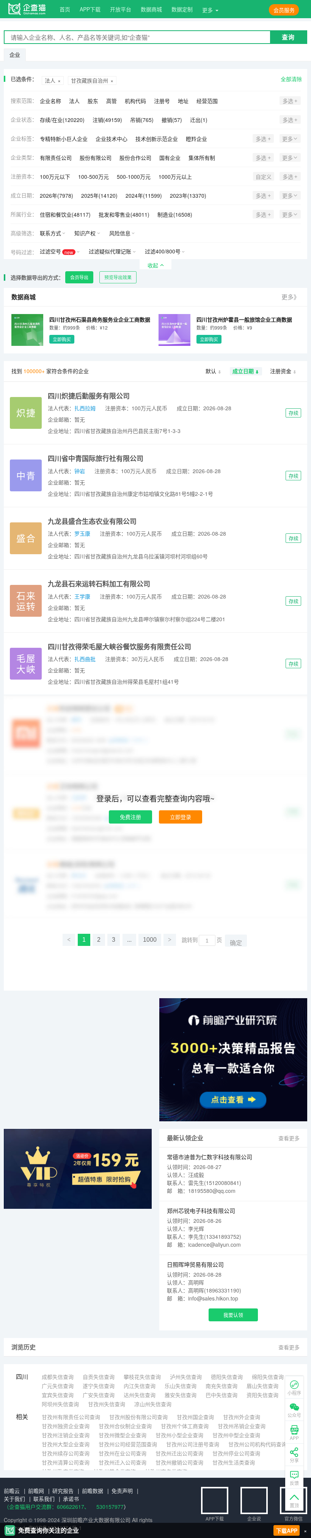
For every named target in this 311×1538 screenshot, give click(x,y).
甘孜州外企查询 (241, 1417)
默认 (211, 371)
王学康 (82, 596)
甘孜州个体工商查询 (185, 1426)
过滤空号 (56, 251)
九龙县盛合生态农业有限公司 (92, 521)
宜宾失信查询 (58, 1395)
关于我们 (14, 1498)
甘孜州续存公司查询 (66, 1453)
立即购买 (62, 339)
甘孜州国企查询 (195, 1417)
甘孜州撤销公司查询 (179, 1462)
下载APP (286, 1530)
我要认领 (233, 1314)
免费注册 (130, 817)
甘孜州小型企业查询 (179, 1435)
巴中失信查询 (221, 1395)
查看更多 (289, 1138)
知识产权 (85, 233)
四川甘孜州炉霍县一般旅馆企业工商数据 (244, 319)
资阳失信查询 (262, 1395)
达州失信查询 (140, 1395)
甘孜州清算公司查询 (66, 1462)
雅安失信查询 (180, 1395)
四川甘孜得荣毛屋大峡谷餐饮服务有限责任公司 (119, 647)
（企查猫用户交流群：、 (47, 1506)
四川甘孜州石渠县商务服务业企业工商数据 (99, 319)
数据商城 (151, 9)
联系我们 (44, 1498)
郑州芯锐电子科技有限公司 (201, 1210)
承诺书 (71, 1498)
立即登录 (180, 817)
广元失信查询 (58, 1386)
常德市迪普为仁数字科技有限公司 (209, 1157)
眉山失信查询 (262, 1386)
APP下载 (90, 9)
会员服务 (284, 10)
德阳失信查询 (227, 1376)
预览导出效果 (118, 277)
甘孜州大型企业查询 (66, 1444)
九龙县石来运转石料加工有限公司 (99, 584)
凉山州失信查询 (152, 1404)
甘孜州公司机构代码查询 (257, 1444)
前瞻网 (36, 1490)
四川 (22, 1376)
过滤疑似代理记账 (110, 251)
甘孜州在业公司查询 (122, 1453)
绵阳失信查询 (268, 1376)
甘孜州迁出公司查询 (179, 1453)
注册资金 (280, 371)
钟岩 (79, 471)
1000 (150, 939)
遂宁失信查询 (99, 1386)
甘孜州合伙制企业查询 (125, 1426)
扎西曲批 (85, 659)
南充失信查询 (221, 1386)
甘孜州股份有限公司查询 (138, 1417)
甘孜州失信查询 (106, 1404)
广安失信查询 (99, 1395)
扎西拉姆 (85, 408)
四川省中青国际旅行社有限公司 (95, 458)
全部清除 (291, 79)
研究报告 (63, 1490)
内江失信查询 (140, 1386)
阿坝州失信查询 (60, 1404)
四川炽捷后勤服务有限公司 (89, 396)
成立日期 (243, 371)
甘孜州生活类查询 (233, 1462)
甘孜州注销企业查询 (66, 1435)
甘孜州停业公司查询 (236, 1453)
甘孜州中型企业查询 (236, 1435)
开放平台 (120, 9)
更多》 (290, 296)
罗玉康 (82, 533)
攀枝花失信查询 (142, 1376)
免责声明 (122, 1490)
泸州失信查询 (186, 1376)
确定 (236, 943)
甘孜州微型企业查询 (122, 1435)
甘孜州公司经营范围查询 (128, 1444)
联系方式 (50, 233)
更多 (207, 10)
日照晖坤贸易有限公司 (195, 1264)
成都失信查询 (58, 1376)
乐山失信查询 (180, 1386)
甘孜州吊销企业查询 (241, 1426)
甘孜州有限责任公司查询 (71, 1417)
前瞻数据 (92, 1490)
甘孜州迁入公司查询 (122, 1462)
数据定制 (182, 9)
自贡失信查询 (99, 1376)
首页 (65, 9)
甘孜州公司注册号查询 (192, 1444)
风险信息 (119, 233)
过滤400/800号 (163, 251)
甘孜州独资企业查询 (66, 1426)
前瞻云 (12, 1490)
